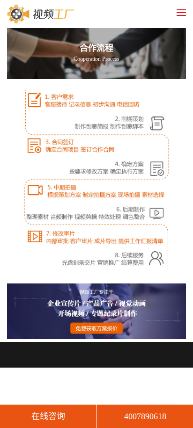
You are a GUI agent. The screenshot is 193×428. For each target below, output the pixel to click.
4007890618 (145, 416)
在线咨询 (48, 416)
